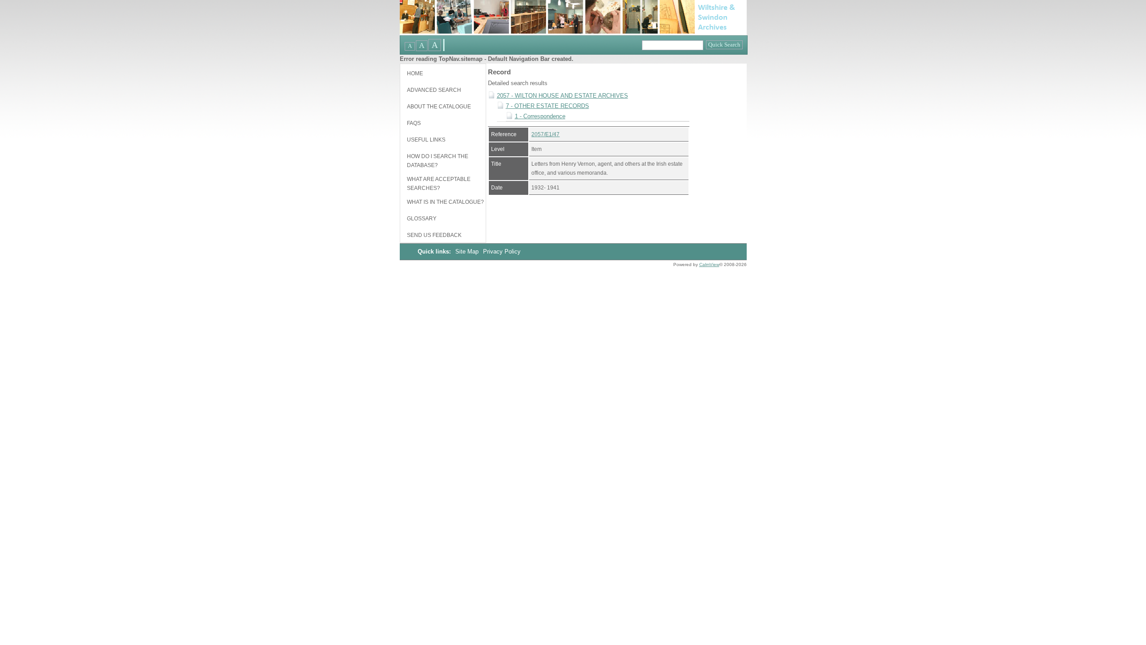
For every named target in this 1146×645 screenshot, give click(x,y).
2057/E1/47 (545, 134)
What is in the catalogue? (445, 202)
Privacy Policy (502, 251)
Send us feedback (434, 235)
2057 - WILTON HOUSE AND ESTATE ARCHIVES (562, 95)
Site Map (467, 251)
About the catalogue (439, 106)
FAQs (414, 123)
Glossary (421, 218)
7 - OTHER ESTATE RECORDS (547, 106)
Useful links (426, 140)
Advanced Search (434, 90)
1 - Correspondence (540, 116)
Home (415, 73)
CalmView (709, 264)
